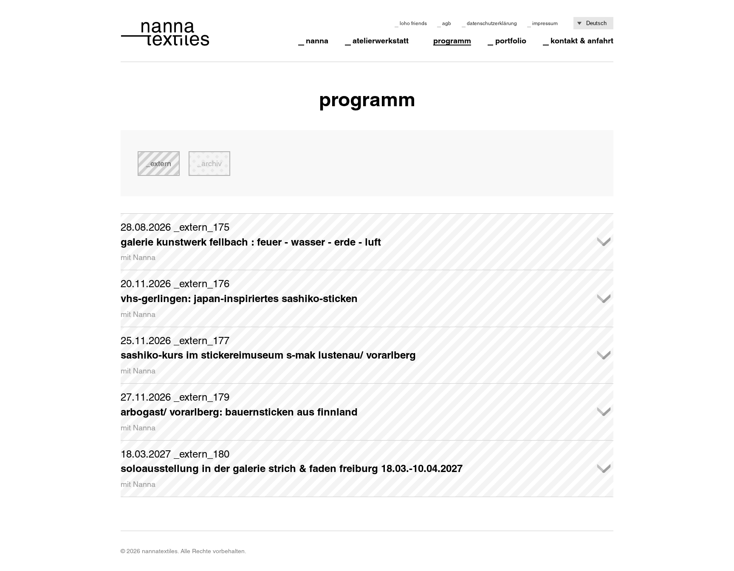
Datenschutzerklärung (492, 23)
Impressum (545, 23)
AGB (446, 23)
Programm (452, 41)
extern (160, 163)
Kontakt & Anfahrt (581, 41)
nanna (317, 41)
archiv (211, 163)
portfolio (510, 41)
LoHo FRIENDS (413, 23)
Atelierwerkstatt (381, 41)
